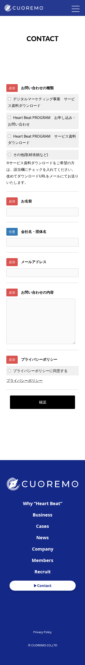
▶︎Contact (42, 585)
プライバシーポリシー (24, 380)
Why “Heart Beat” (42, 503)
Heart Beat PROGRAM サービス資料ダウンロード (42, 139)
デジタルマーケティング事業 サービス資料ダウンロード (41, 102)
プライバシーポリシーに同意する (40, 370)
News (42, 537)
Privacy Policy (42, 632)
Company (42, 549)
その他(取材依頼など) (30, 154)
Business (42, 515)
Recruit (42, 572)
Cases (42, 526)
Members (42, 560)
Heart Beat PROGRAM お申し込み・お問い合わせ (42, 121)
